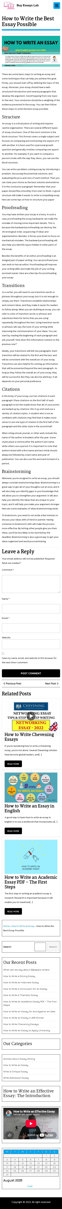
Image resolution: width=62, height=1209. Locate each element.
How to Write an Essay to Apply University (26, 1030)
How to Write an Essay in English (29, 808)
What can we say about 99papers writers (26, 969)
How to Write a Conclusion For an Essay (25, 988)
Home (6, 926)
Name (6, 599)
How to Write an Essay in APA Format (23, 1017)
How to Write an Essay (23, 926)
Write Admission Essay (16, 1077)
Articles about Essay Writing (19, 1058)
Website (6, 637)
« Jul (29, 1185)
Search (7, 946)
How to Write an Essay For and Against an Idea (29, 1011)
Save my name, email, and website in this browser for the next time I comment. (29, 660)
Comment (8, 570)
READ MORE (14, 764)
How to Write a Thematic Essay (20, 995)
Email (5, 618)
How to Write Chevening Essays (29, 737)
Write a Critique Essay (15, 1071)
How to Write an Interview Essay (21, 982)
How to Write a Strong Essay (19, 976)
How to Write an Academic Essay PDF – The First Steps (31, 882)
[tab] (56, 5)
